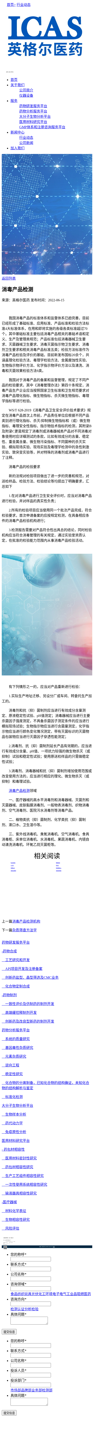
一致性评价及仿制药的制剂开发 (28, 1004)
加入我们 (17, 148)
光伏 (34, 1294)
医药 (87, 1294)
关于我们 (17, 85)
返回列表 (9, 278)
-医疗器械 (9, 1202)
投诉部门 (17, 1380)
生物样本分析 (14, 1114)
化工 (41, 1294)
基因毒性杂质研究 (17, 1048)
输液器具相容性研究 (19, 1193)
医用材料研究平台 (33, 122)
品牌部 (26, 1390)
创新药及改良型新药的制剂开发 (28, 1021)
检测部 (47, 1390)
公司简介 (26, 90)
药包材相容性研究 (17, 1167)
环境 (48, 1294)
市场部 (15, 1390)
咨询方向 (17, 1299)
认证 (20, 1309)
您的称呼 (17, 1254)
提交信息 (9, 1332)
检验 (34, 1309)
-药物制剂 (9, 995)
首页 (13, 80)
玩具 (27, 1294)
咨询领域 (17, 1284)
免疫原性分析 (14, 1132)
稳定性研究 (12, 1074)
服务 (13, 101)
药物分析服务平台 (33, 111)
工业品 (71, 1294)
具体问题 (17, 1314)
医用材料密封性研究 (19, 1158)
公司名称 (17, 1274)
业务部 (36, 1390)
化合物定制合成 (16, 986)
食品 (13, 1294)
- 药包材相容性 (13, 1149)
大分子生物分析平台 (35, 116)
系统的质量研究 (16, 1039)
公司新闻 (26, 143)
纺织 (20, 1294)
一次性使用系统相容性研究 (24, 1184)
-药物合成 (9, 951)
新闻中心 (17, 132)
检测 (13, 1309)
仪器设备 (26, 95)
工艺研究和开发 (16, 960)
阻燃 (80, 1294)
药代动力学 (12, 1123)
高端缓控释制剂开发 (19, 1012)
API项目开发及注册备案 (22, 969)
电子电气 (59, 1294)
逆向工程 (10, 1065)
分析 (27, 1309)
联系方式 (17, 1264)
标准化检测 (12, 1097)
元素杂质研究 (14, 1056)
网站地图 (54, 1246)
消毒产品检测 (19, 791)
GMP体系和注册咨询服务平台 (42, 127)
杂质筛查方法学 (24, 930)
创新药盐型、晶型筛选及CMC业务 (30, 977)
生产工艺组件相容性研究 (23, 1176)
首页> (11, 5)
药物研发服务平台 (33, 106)
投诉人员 (17, 1370)
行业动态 (26, 137)
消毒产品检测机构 (26, 921)
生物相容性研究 (16, 1219)
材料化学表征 (14, 1211)
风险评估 (10, 1228)
